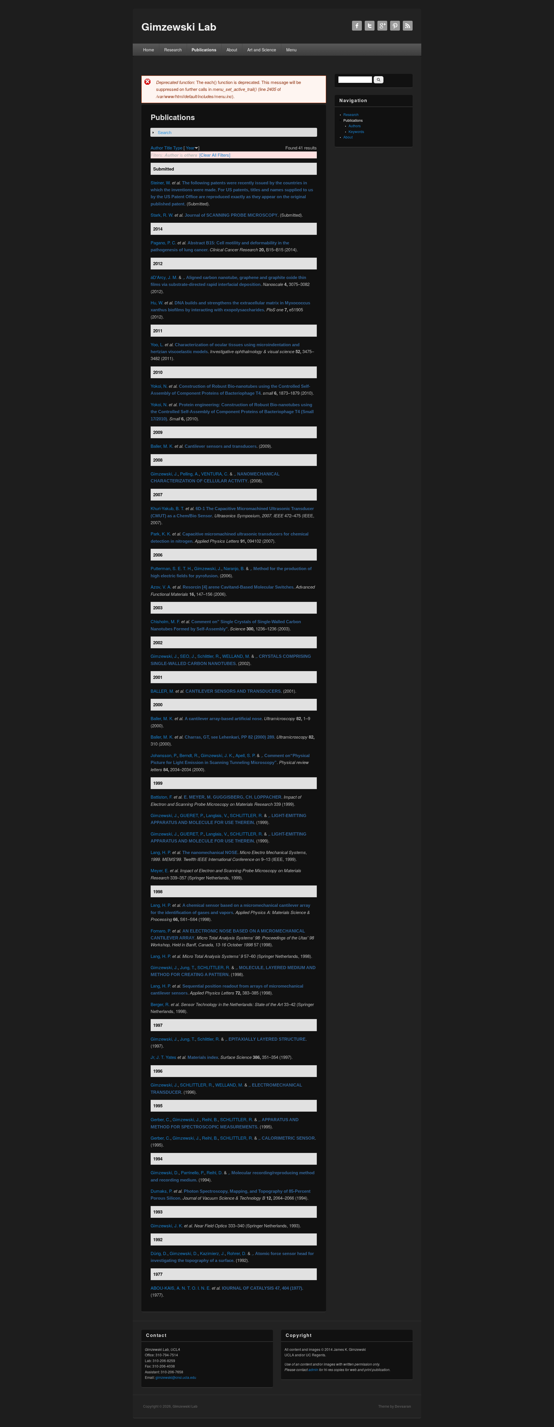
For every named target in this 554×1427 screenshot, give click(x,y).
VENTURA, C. (215, 474)
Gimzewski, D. (165, 1172)
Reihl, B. (210, 1119)
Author (157, 148)
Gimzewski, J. (164, 474)
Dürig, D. (159, 1253)
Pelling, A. (189, 474)
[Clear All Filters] (214, 155)
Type (177, 148)
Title (168, 148)
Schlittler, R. (208, 656)
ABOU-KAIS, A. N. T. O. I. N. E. (181, 1288)
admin (313, 1369)
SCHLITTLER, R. (246, 815)
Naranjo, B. (234, 568)
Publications (204, 50)
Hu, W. (157, 302)
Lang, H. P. (161, 852)
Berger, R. (160, 1004)
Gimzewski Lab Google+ (382, 26)
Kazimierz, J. (212, 1253)
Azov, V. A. (161, 587)
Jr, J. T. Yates (163, 1057)
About (232, 50)
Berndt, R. (189, 755)
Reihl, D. (215, 1172)
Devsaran (403, 1406)
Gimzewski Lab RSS (408, 26)
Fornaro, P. (161, 931)
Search (164, 132)
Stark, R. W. (162, 215)
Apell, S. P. (245, 755)
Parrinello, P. (192, 1172)
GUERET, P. (192, 815)
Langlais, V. (217, 815)
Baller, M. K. (162, 446)
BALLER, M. (162, 691)
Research (173, 50)
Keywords (356, 131)
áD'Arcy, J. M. (164, 277)
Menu (291, 50)
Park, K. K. (161, 534)
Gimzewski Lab (185, 1406)
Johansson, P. (164, 755)
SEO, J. (187, 656)
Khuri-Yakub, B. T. (167, 508)
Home (148, 50)
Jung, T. (187, 967)
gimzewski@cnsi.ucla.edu (176, 1377)
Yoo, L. (157, 344)
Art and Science (261, 50)
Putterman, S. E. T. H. (171, 568)
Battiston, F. (162, 797)
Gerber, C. (160, 1119)
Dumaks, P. (162, 1191)
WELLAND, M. (236, 656)
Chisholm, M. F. (165, 621)
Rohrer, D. (236, 1253)
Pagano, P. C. (163, 242)
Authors (355, 125)
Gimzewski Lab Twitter (370, 26)
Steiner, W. (161, 182)
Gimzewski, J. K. (217, 755)
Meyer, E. (160, 870)
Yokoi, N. (159, 386)
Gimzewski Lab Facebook (357, 26)
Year (190, 148)
